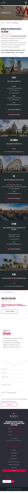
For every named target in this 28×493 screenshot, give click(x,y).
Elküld (9, 404)
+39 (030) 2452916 (15, 428)
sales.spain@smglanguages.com (14, 244)
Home (2, 23)
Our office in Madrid (14, 249)
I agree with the (8, 392)
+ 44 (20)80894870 (15, 188)
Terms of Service (9, 401)
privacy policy (12, 392)
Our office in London (14, 198)
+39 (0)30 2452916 (15, 93)
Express (14, 470)
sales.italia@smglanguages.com (14, 104)
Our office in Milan (14, 114)
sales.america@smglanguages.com (15, 151)
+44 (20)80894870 (16, 435)
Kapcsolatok (14, 453)
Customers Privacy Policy (14, 462)
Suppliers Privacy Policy (14, 464)
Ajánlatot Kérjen (14, 458)
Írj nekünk (14, 455)
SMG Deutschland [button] (8, 292)
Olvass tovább (9, 311)
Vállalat (8, 23)
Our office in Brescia (14, 109)
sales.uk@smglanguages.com (14, 193)
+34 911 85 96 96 (15, 239)
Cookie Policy (14, 467)
